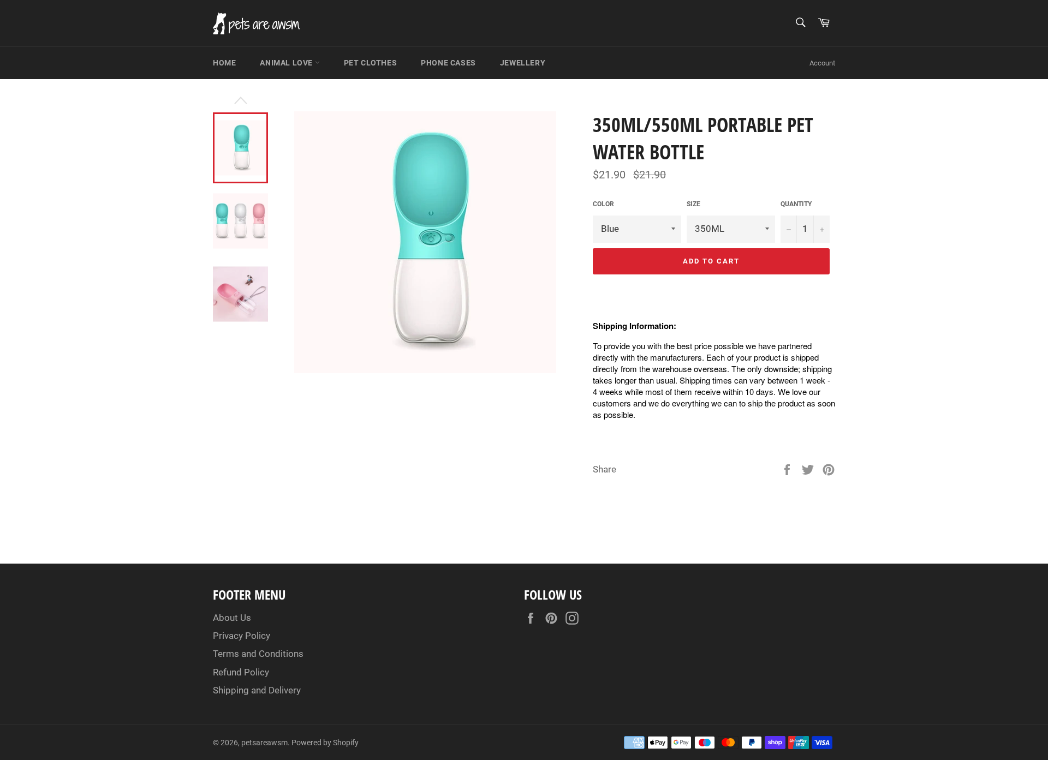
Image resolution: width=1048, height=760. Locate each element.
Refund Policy (241, 672)
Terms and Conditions (258, 653)
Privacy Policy (241, 635)
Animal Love (287, 62)
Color (603, 204)
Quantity (796, 204)
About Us (232, 617)
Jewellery (522, 62)
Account (822, 63)
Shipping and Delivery (257, 690)
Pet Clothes (370, 62)
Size (693, 204)
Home (224, 62)
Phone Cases (448, 62)
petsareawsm (264, 742)
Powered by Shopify (325, 742)
